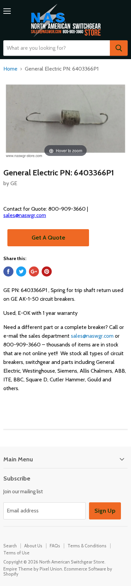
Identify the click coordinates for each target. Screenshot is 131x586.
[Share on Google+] (34, 271)
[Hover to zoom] (65, 118)
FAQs (55, 545)
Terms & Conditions (87, 545)
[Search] (119, 48)
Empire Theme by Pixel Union (32, 569)
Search (10, 545)
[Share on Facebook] (8, 271)
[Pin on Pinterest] (47, 271)
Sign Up (105, 510)
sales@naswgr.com (24, 215)
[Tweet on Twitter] (21, 271)
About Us (33, 545)
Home (10, 69)
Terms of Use (16, 552)
